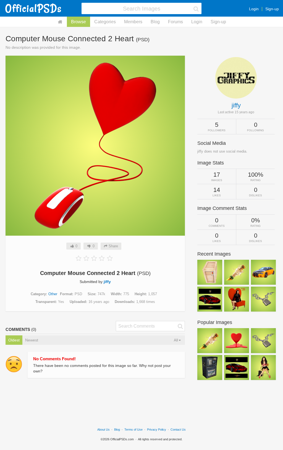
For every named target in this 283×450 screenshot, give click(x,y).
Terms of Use (133, 429)
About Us (103, 429)
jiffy (107, 281)
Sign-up (272, 9)
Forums (175, 21)
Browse (78, 21)
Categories (105, 21)
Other (52, 294)
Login (254, 9)
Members (133, 21)
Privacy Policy (156, 429)
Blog (155, 21)
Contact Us (178, 429)
